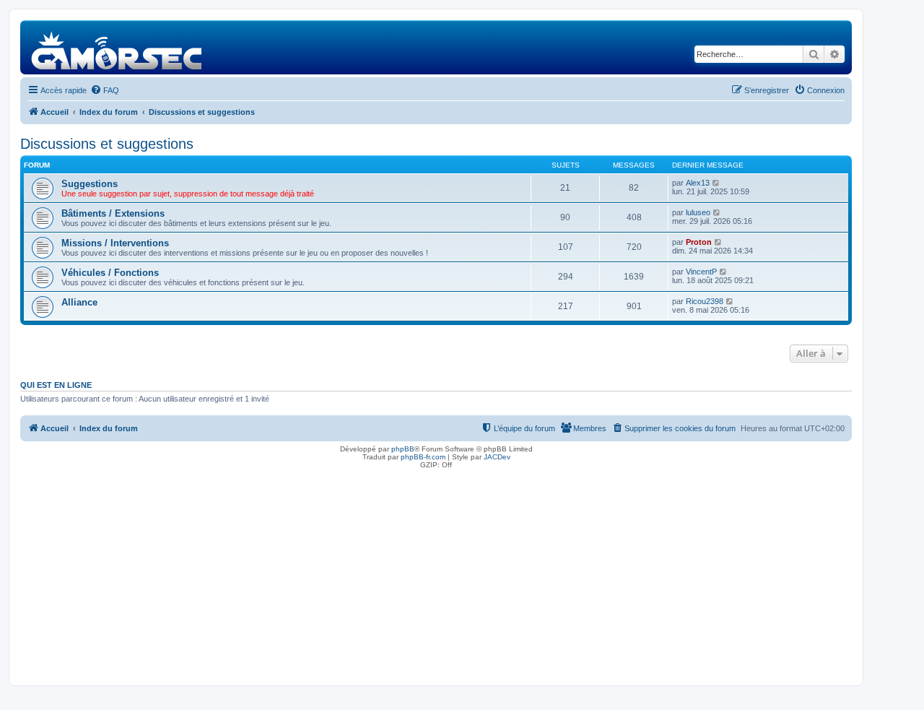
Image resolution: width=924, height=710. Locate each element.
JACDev (497, 457)
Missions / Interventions (115, 243)
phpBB (402, 449)
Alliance (79, 302)
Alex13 (698, 182)
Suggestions (89, 183)
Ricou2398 (704, 301)
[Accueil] (117, 47)
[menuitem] (104, 90)
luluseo (698, 212)
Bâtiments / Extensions (113, 213)
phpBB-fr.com (423, 457)
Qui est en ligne (56, 385)
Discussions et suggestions (106, 144)
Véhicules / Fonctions (110, 272)
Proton (699, 242)
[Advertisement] (436, 573)
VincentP (701, 271)
